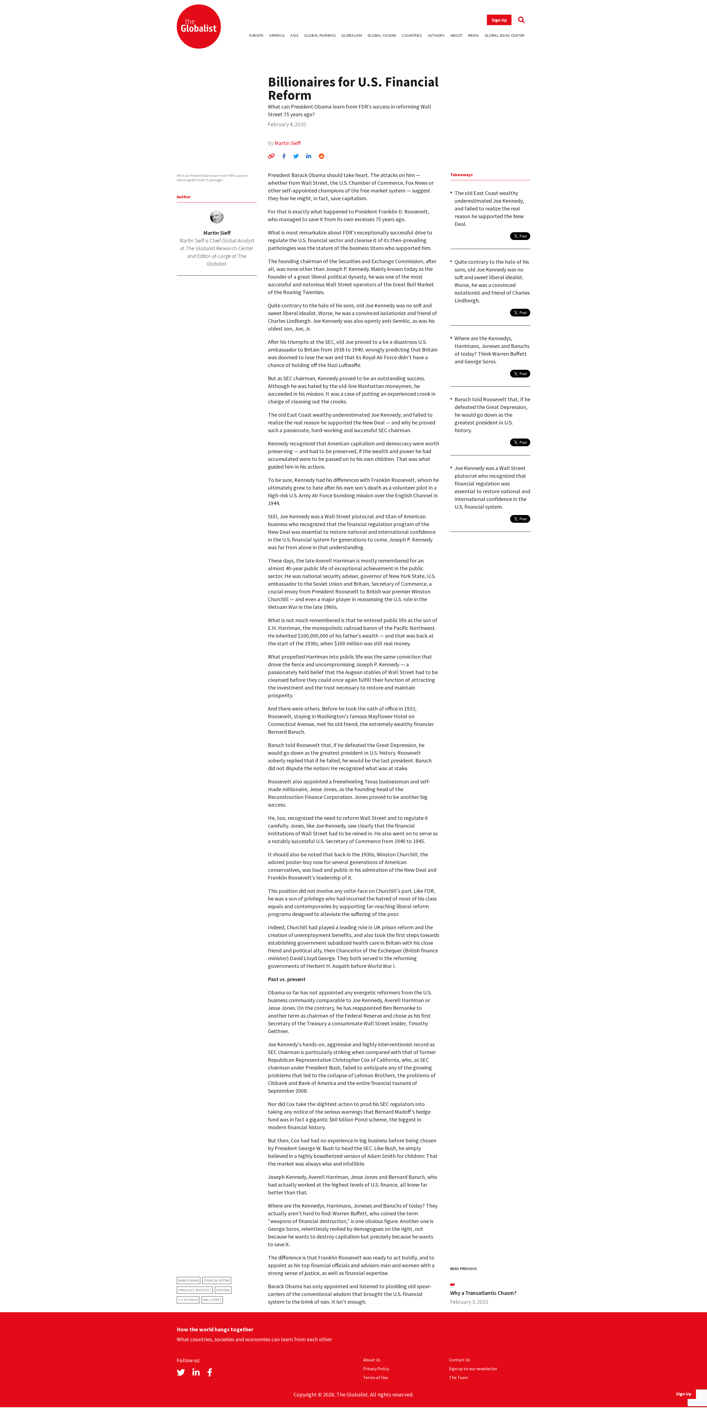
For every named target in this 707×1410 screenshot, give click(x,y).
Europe (256, 35)
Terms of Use (375, 1377)
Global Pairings (320, 35)
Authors (436, 35)
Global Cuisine (382, 35)
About (456, 35)
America (277, 35)
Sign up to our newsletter (473, 1368)
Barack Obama (188, 1280)
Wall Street (212, 1300)
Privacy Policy (376, 1368)
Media (473, 35)
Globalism (351, 35)
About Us (371, 1360)
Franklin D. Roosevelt (194, 1290)
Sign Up (499, 20)
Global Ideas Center (505, 35)
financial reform (217, 1280)
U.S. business (188, 1300)
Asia (295, 35)
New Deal (223, 1290)
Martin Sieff (288, 142)
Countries (412, 35)
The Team (458, 1377)
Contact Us (459, 1360)
